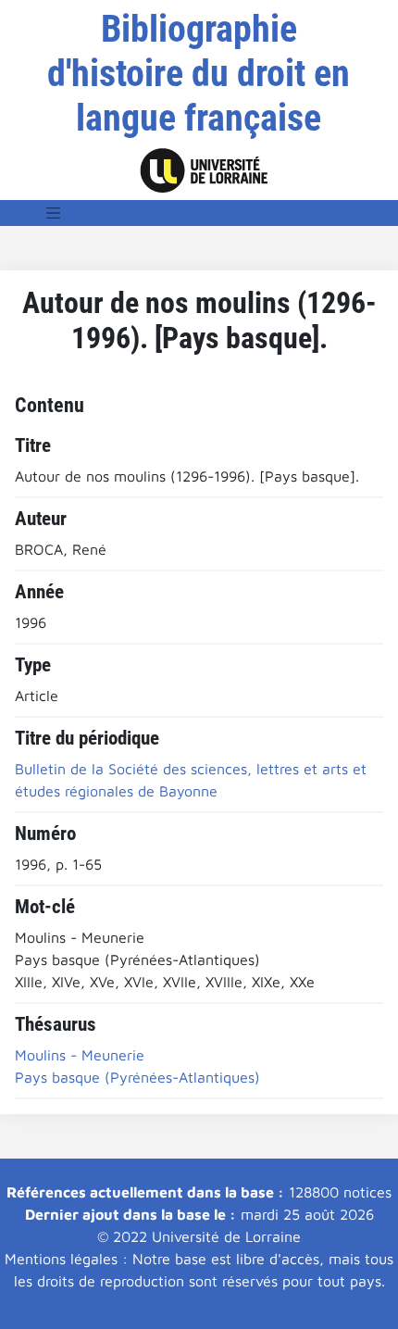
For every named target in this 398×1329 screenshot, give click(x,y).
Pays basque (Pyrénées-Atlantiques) (137, 1077)
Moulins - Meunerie (79, 1055)
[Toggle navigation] (53, 213)
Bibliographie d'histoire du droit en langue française (198, 73)
